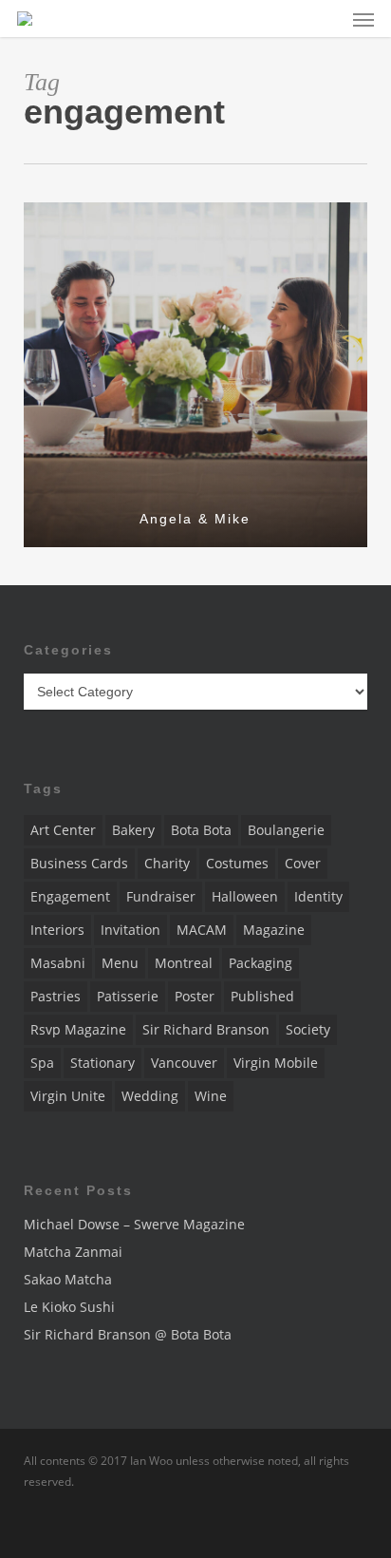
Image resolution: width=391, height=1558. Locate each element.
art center (63, 830)
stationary (102, 1063)
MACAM (202, 930)
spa (42, 1063)
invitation (130, 930)
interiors (57, 930)
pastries (55, 996)
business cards (79, 863)
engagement (70, 896)
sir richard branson (206, 1029)
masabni (57, 963)
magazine (274, 930)
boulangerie (286, 830)
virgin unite (67, 1096)
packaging (260, 963)
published (262, 996)
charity (167, 863)
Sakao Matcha (68, 1279)
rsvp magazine (78, 1029)
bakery (133, 830)
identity (318, 896)
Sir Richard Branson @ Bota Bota (128, 1334)
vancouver (184, 1063)
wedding (149, 1096)
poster (194, 996)
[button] (363, 19)
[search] (325, 18)
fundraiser (161, 896)
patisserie (127, 996)
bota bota (201, 830)
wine (211, 1096)
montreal (184, 963)
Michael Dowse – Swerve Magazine (134, 1224)
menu (120, 963)
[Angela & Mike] (196, 374)
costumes (237, 863)
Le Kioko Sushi (69, 1307)
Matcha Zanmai (73, 1252)
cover (303, 863)
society (308, 1029)
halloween (245, 896)
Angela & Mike (195, 519)
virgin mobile (275, 1063)
